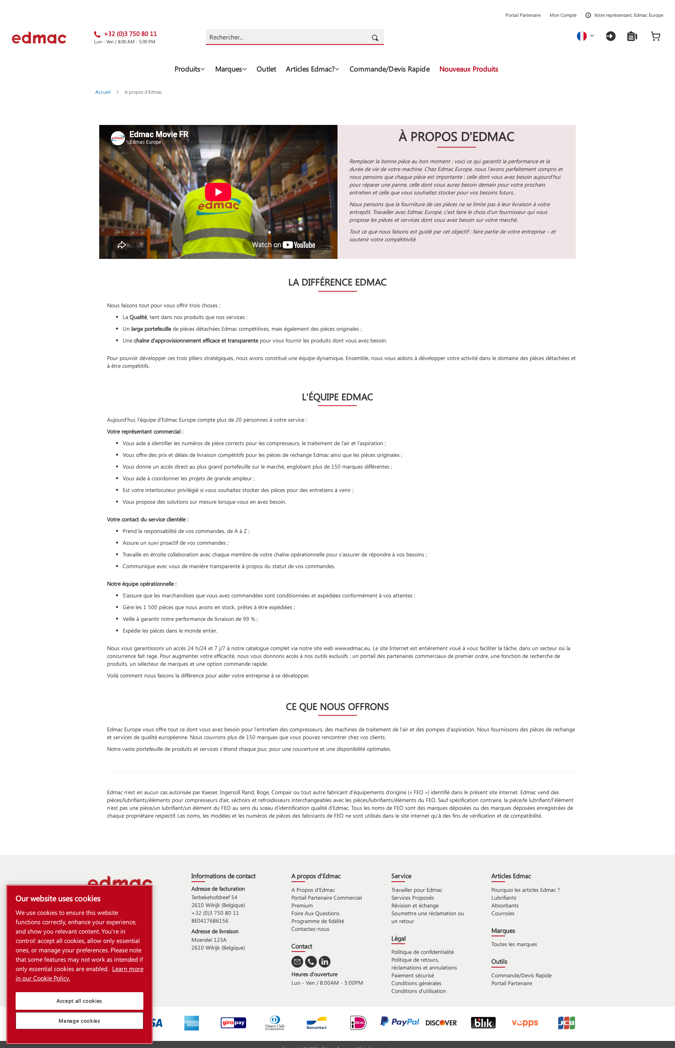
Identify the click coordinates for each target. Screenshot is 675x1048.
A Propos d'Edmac (313, 889)
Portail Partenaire (523, 15)
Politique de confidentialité (422, 951)
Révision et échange (415, 905)
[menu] (337, 68)
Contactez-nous (310, 928)
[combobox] (295, 37)
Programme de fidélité (317, 921)
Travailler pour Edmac (416, 889)
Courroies (502, 913)
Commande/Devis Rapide (521, 975)
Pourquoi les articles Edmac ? (525, 889)
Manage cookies (79, 1020)
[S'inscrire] (632, 36)
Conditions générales (416, 983)
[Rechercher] (376, 37)
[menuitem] (190, 68)
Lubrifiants (503, 897)
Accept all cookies (79, 1000)
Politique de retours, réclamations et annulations (424, 963)
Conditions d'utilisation (418, 991)
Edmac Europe (648, 15)
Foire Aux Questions (315, 913)
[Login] (611, 36)
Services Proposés (412, 897)
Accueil (103, 92)
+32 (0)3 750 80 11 (215, 912)
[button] (585, 36)
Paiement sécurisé (412, 975)
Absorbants (505, 905)
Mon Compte (563, 15)
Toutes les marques (514, 944)
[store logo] (53, 37)
